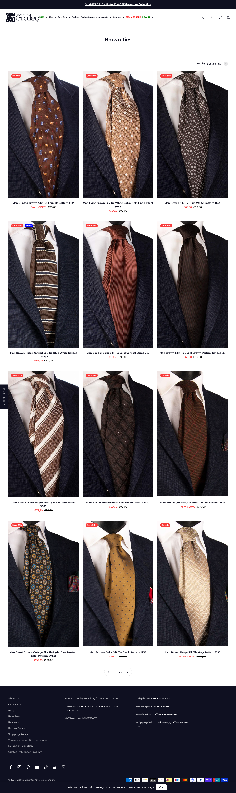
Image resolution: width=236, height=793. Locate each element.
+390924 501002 (160, 698)
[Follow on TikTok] (46, 767)
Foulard (75, 17)
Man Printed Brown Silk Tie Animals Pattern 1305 (43, 203)
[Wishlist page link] (203, 17)
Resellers (14, 716)
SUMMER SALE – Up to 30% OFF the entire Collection (118, 4)
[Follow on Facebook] (10, 767)
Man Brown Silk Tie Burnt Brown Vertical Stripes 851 (192, 352)
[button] (4, 396)
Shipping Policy (18, 734)
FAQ (11, 710)
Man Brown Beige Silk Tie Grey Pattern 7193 (192, 652)
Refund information (20, 745)
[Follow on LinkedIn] (54, 767)
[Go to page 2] (127, 672)
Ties (51, 17)
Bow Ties (62, 17)
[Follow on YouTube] (37, 767)
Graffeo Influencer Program (25, 752)
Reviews (13, 722)
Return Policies (17, 728)
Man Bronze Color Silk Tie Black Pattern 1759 (118, 652)
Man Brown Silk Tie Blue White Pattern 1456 (192, 203)
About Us (14, 698)
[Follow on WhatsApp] (63, 767)
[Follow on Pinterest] (28, 767)
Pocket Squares (89, 17)
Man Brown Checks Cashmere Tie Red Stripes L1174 (192, 502)
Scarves (117, 17)
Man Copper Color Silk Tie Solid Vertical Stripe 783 (117, 352)
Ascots (104, 17)
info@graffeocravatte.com (161, 714)
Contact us (15, 704)
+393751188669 (160, 706)
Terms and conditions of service (28, 740)
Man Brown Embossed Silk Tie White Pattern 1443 (118, 502)
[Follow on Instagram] (19, 767)
